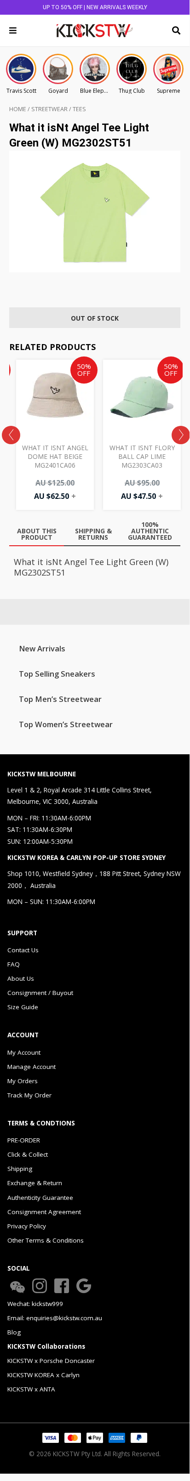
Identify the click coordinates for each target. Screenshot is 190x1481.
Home (17, 109)
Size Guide (22, 1007)
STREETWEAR (49, 109)
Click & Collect (27, 1154)
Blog (14, 1332)
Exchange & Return (34, 1183)
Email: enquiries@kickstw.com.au (54, 1318)
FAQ (13, 964)
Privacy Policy (26, 1226)
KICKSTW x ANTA (31, 1389)
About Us (20, 978)
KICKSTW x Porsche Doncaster (51, 1361)
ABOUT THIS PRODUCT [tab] (37, 534)
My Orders (22, 1081)
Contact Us (23, 950)
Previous (11, 435)
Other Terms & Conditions (45, 1240)
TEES (79, 109)
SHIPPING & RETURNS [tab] (93, 534)
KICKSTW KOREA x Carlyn (43, 1375)
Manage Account (31, 1067)
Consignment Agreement (44, 1212)
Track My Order (29, 1095)
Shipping (19, 1168)
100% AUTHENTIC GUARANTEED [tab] (150, 531)
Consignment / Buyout (40, 993)
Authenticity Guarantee (40, 1197)
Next (181, 435)
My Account (23, 1052)
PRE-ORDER (23, 1140)
